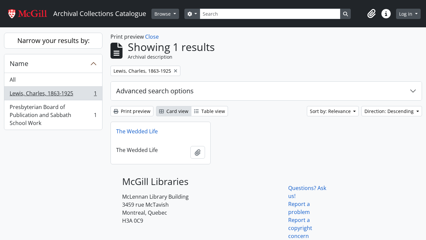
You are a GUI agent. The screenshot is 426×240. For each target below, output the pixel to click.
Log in (406, 14)
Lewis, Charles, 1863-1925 (53, 95)
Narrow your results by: (53, 40)
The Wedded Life (137, 131)
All (13, 79)
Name (19, 63)
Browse (163, 14)
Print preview (134, 111)
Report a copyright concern (300, 228)
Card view (176, 111)
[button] (371, 13)
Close (152, 36)
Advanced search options (155, 90)
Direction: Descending (389, 111)
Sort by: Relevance (331, 111)
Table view (212, 111)
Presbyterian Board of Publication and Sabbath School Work (53, 115)
